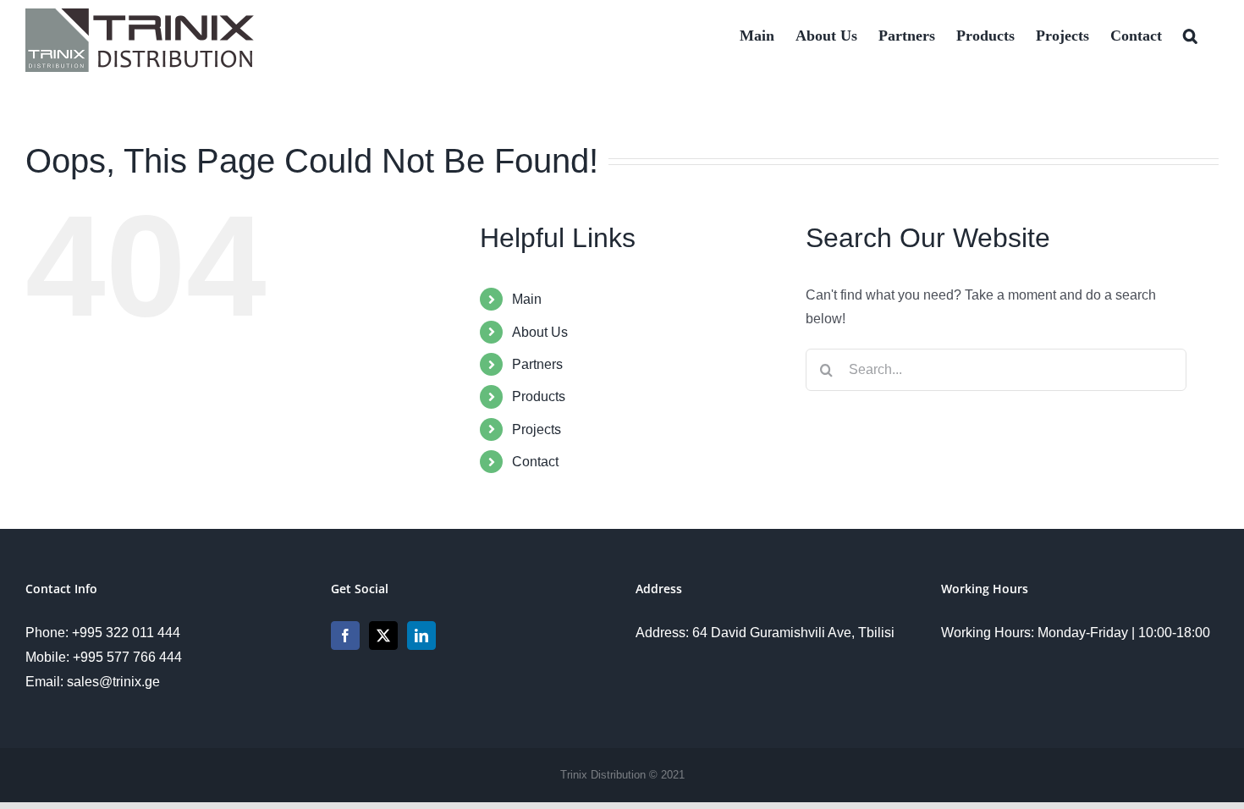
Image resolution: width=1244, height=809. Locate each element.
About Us (540, 332)
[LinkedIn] (421, 635)
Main (527, 299)
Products (538, 396)
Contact (535, 461)
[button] (1190, 34)
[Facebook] (345, 635)
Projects (536, 429)
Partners (537, 364)
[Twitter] (383, 635)
